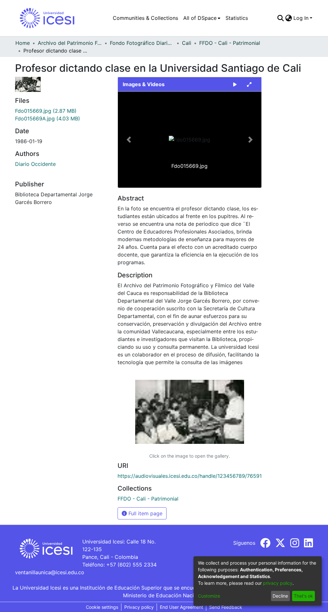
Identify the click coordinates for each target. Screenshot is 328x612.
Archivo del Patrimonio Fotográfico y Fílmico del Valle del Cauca (70, 43)
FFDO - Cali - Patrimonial (229, 43)
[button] (128, 140)
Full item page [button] (144, 513)
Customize (209, 596)
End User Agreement (181, 607)
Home (22, 43)
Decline (280, 596)
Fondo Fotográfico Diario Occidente (142, 43)
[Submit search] (281, 18)
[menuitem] (201, 18)
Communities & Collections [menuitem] (145, 18)
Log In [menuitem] (300, 18)
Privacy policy (139, 607)
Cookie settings (102, 607)
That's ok (303, 596)
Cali (186, 43)
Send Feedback (225, 607)
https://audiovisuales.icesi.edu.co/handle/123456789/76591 (190, 476)
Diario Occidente (35, 164)
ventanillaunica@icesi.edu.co (49, 572)
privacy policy (277, 583)
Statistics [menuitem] (237, 18)
